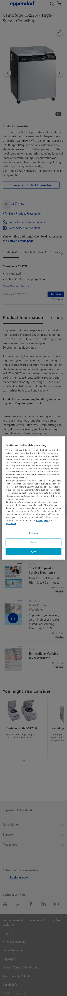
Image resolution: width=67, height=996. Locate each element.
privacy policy (42, 520)
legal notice (11, 523)
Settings (33, 533)
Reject (33, 542)
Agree (34, 551)
